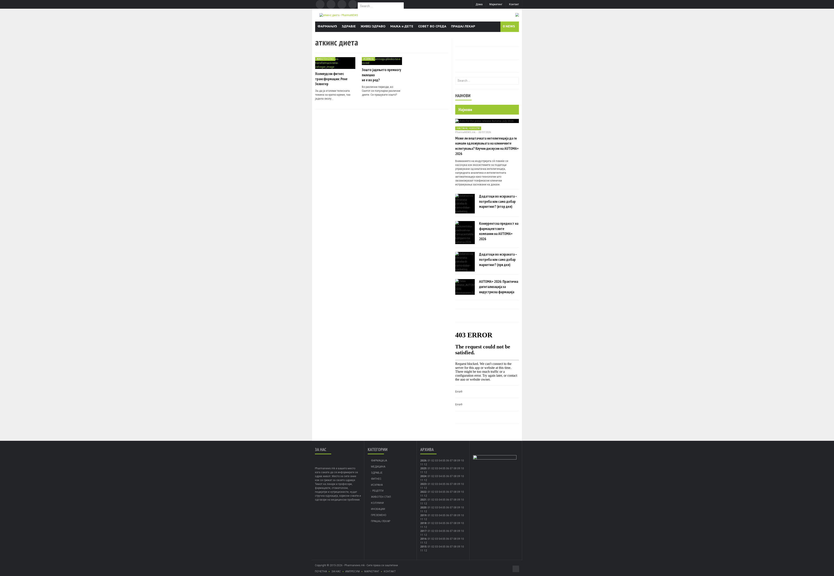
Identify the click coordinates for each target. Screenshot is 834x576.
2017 (423, 531)
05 (443, 460)
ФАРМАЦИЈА (379, 460)
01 (429, 460)
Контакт (514, 4)
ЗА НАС (336, 571)
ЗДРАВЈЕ (349, 26)
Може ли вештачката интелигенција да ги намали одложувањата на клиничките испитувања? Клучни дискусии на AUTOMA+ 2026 (487, 146)
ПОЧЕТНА (321, 571)
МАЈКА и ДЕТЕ (401, 26)
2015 (423, 546)
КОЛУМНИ (377, 502)
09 (458, 468)
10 (462, 468)
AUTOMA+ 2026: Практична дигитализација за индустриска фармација (498, 286)
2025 (423, 468)
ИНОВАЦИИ (378, 509)
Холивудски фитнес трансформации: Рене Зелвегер (331, 79)
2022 (423, 491)
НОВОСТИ (474, 128)
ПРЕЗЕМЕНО (378, 515)
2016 (423, 538)
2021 (423, 499)
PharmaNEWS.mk (465, 132)
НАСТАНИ (462, 128)
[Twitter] (331, 4)
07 (451, 460)
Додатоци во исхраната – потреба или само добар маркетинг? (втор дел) (498, 201)
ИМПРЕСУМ (352, 571)
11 (421, 472)
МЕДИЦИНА (378, 466)
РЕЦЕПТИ (378, 490)
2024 (423, 476)
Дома (479, 4)
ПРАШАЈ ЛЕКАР (463, 26)
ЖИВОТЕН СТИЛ (325, 59)
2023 (423, 484)
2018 (423, 523)
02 (432, 460)
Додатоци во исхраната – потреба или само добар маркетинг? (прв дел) (498, 259)
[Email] (342, 4)
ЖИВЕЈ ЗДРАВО (373, 26)
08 (455, 468)
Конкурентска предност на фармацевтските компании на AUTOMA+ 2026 (498, 231)
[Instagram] (352, 4)
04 (440, 460)
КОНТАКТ (390, 571)
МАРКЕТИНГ (371, 571)
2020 (423, 507)
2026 (423, 460)
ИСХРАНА (368, 59)
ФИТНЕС (376, 478)
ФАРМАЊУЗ (327, 26)
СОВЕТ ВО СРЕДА (432, 26)
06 (447, 460)
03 (436, 460)
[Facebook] (320, 4)
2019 (423, 515)
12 (425, 472)
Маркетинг (495, 4)
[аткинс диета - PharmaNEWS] (338, 15)
